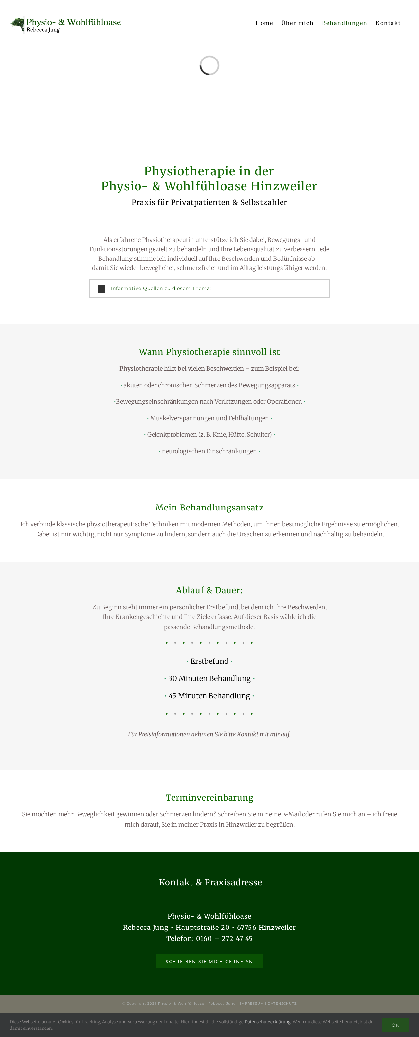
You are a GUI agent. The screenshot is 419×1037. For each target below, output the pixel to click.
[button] (209, 288)
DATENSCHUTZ (282, 1003)
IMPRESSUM (252, 1003)
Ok (396, 1025)
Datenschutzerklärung (268, 1022)
